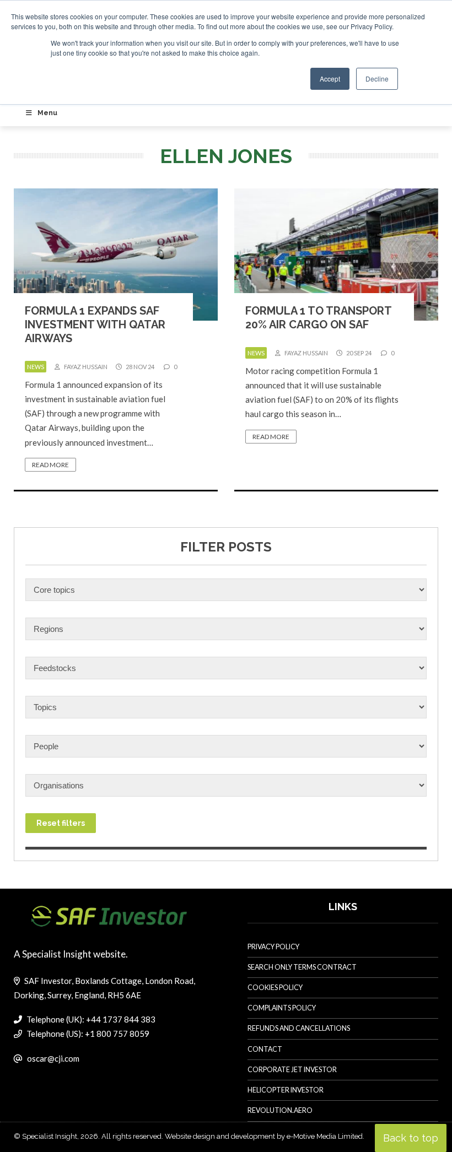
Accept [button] (330, 78)
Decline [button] (377, 78)
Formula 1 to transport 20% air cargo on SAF (318, 317)
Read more (50, 465)
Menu (47, 113)
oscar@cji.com (53, 1058)
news (35, 366)
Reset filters (60, 823)
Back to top (410, 1138)
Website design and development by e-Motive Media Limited (264, 1136)
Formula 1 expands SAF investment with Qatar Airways (95, 324)
